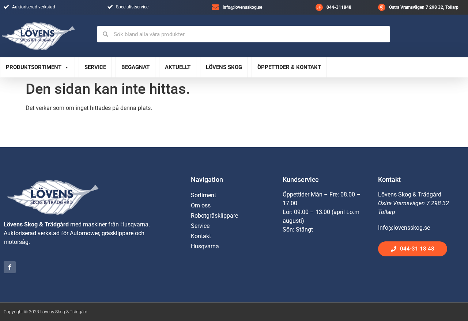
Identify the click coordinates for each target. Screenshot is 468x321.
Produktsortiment (33, 67)
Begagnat (135, 67)
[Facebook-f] (10, 267)
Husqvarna (205, 246)
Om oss (201, 205)
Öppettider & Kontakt (289, 67)
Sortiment (203, 195)
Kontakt (201, 236)
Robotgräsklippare (214, 215)
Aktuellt (177, 67)
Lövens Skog (224, 67)
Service (95, 67)
